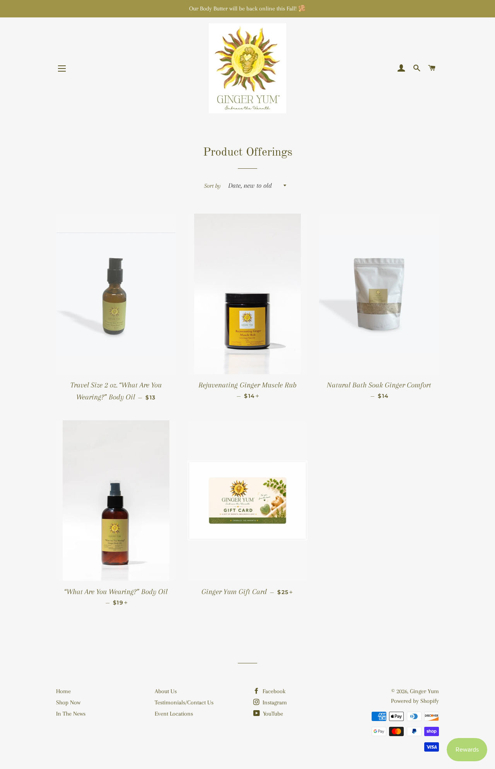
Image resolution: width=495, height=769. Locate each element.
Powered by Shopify (415, 700)
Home (63, 691)
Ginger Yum (424, 691)
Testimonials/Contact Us (184, 702)
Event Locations (174, 713)
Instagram (274, 702)
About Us (166, 691)
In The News (70, 713)
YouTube (272, 713)
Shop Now (68, 702)
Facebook (273, 691)
